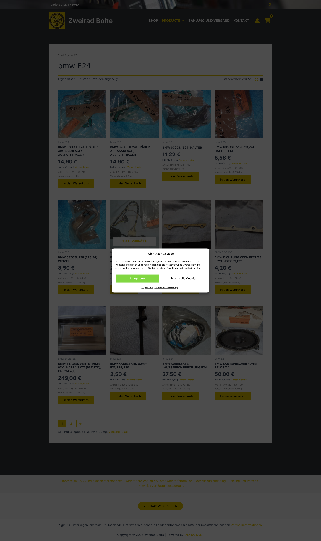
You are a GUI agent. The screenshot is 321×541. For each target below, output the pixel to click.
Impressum (147, 287)
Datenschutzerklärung (166, 287)
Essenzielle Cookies (183, 278)
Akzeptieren (137, 278)
